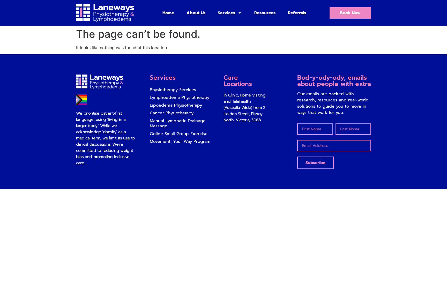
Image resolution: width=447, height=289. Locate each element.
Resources (264, 13)
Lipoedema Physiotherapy (176, 105)
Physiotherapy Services (173, 90)
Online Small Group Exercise (178, 134)
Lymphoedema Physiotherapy (179, 97)
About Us (196, 13)
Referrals (297, 13)
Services (226, 13)
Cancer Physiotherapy (171, 113)
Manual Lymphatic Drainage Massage (178, 123)
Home (168, 13)
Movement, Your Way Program (180, 141)
